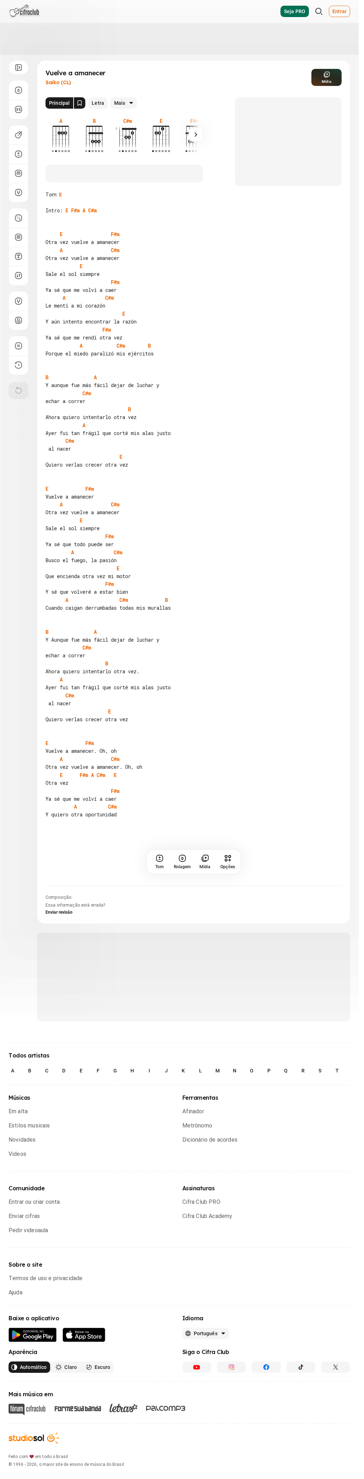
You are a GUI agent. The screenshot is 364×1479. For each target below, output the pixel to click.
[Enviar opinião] (18, 345)
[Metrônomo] (18, 320)
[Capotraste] (18, 173)
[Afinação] (18, 192)
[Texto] (18, 256)
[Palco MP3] (166, 1408)
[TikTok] (301, 1367)
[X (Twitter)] (335, 1367)
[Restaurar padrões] (18, 390)
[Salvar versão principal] (79, 103)
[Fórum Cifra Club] (27, 1409)
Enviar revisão (59, 912)
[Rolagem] (18, 90)
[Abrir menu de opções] (18, 67)
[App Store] (84, 1335)
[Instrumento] (18, 134)
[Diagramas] (18, 237)
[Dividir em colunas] (18, 109)
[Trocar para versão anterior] (18, 365)
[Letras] (123, 1408)
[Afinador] (18, 301)
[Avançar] (196, 134)
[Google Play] (33, 1335)
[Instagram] (231, 1367)
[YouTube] (197, 1367)
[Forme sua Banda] (77, 1408)
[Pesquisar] (319, 11)
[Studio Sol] (34, 1437)
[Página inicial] (24, 11)
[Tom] (18, 154)
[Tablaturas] (18, 218)
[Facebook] (266, 1367)
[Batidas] (18, 275)
